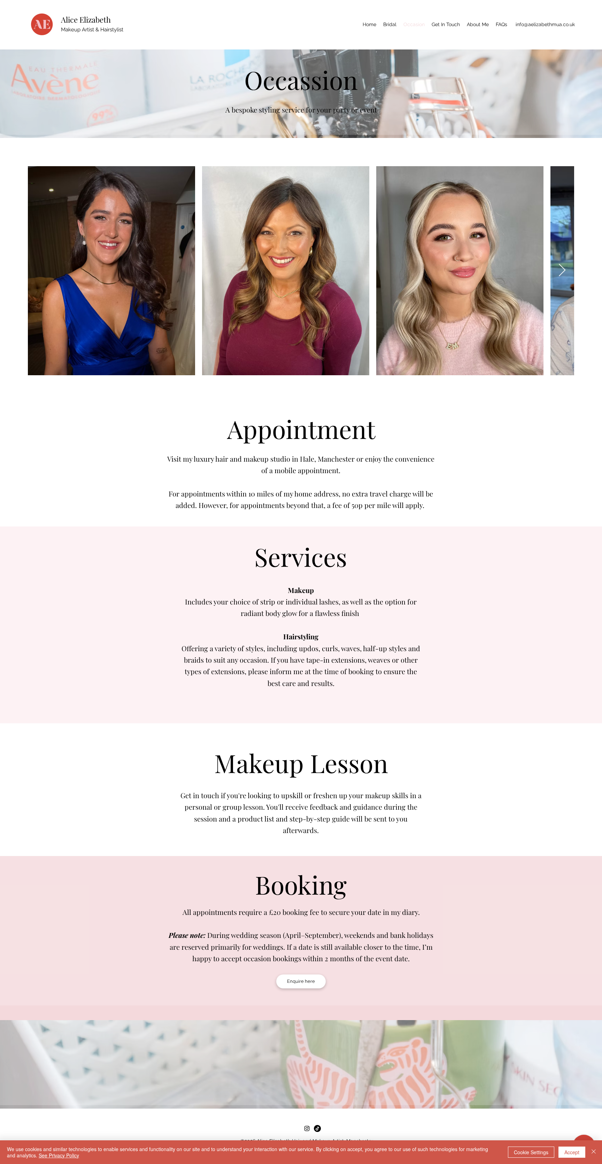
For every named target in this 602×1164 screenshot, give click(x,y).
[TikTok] (317, 1128)
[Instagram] (306, 1128)
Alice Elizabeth (86, 19)
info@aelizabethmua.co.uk (545, 24)
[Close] (593, 1152)
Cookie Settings (531, 1152)
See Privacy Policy (59, 1155)
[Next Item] (562, 270)
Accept (571, 1152)
